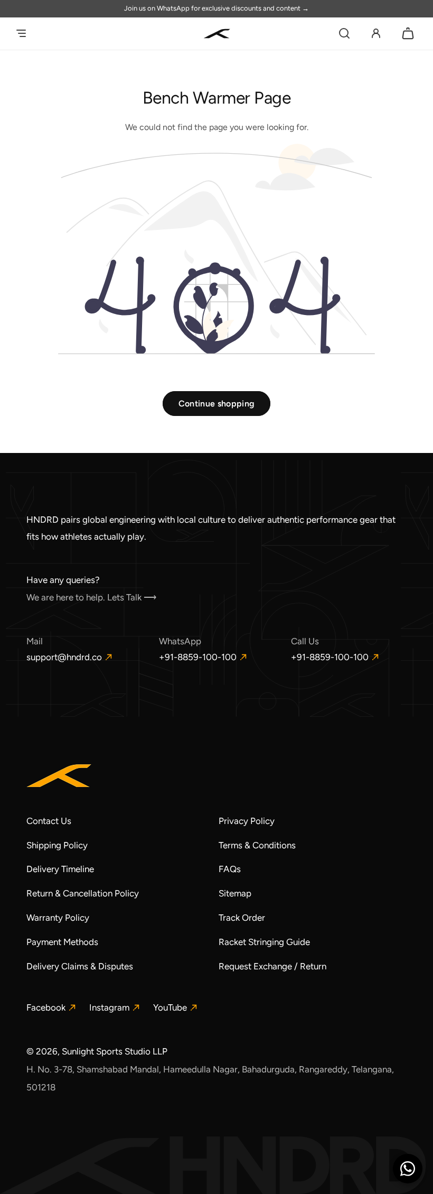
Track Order (242, 917)
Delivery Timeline (60, 869)
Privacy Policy (247, 821)
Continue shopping (216, 404)
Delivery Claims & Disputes (79, 966)
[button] (21, 33)
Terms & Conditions (257, 845)
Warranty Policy (57, 917)
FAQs (230, 869)
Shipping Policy (57, 845)
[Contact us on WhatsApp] (407, 1168)
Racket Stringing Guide (264, 942)
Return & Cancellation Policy (82, 893)
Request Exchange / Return (272, 966)
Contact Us (48, 821)
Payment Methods (62, 942)
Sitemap (235, 893)
